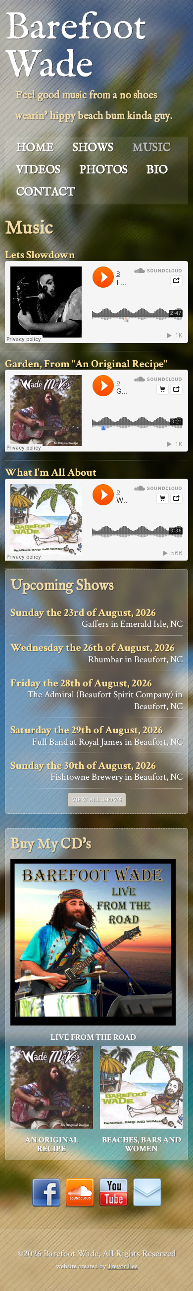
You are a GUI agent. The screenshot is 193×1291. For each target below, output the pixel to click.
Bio (157, 170)
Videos (38, 170)
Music (151, 148)
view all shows (97, 799)
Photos (103, 170)
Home (35, 148)
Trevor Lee (122, 1266)
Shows (93, 148)
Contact (45, 192)
